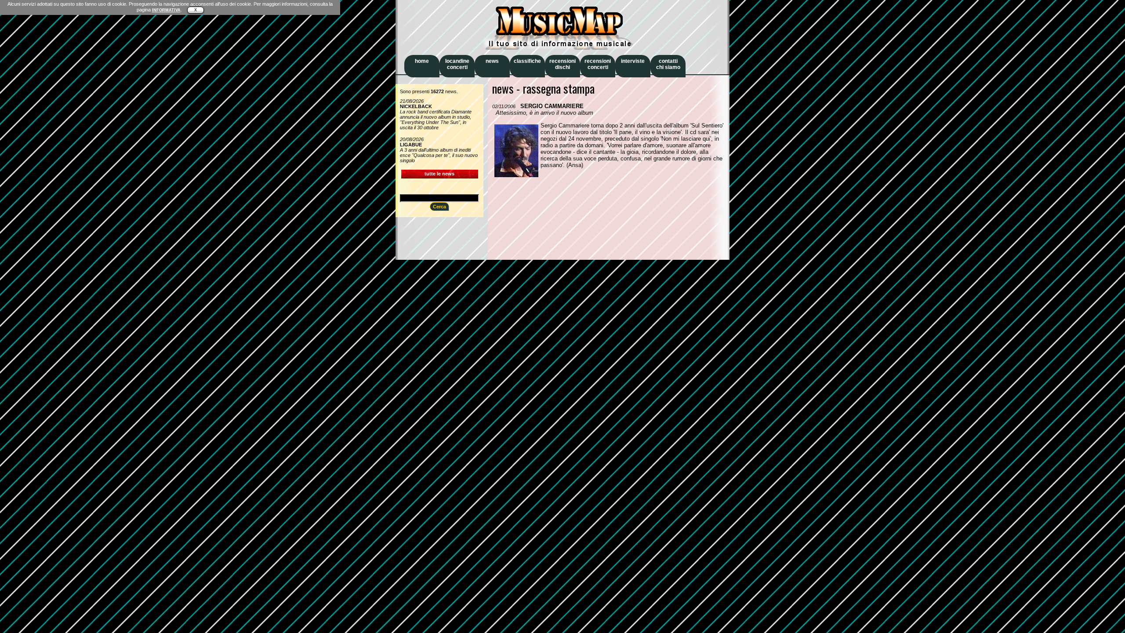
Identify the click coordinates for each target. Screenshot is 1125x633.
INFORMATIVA (166, 10)
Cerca (439, 206)
